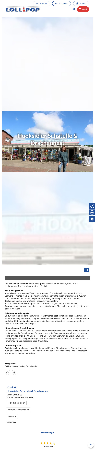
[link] (74, 9)
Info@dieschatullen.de (18, 409)
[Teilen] (86, 270)
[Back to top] (91, 445)
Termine (82, 3)
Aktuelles (63, 3)
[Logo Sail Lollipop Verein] (23, 9)
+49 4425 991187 (16, 403)
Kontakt (43, 3)
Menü (84, 9)
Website (12, 416)
